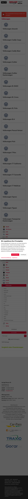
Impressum (14, 257)
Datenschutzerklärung (6, 257)
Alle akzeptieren (15, 254)
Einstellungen (23, 254)
